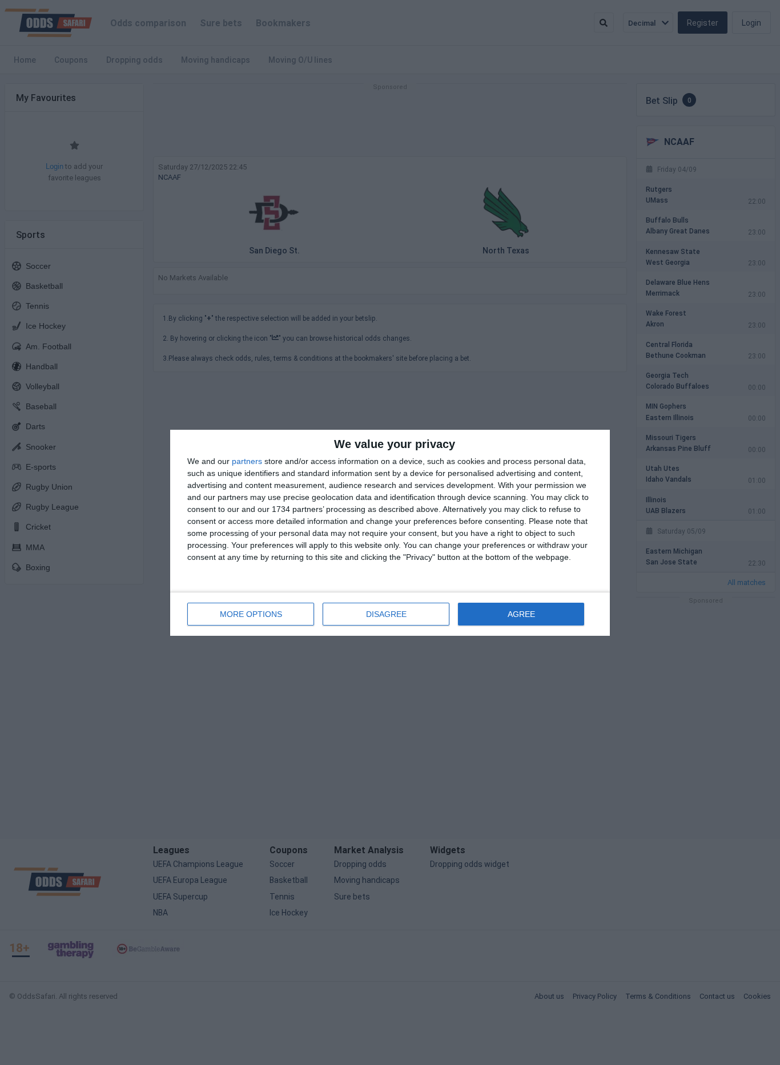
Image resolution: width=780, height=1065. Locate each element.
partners (247, 461)
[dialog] (390, 533)
